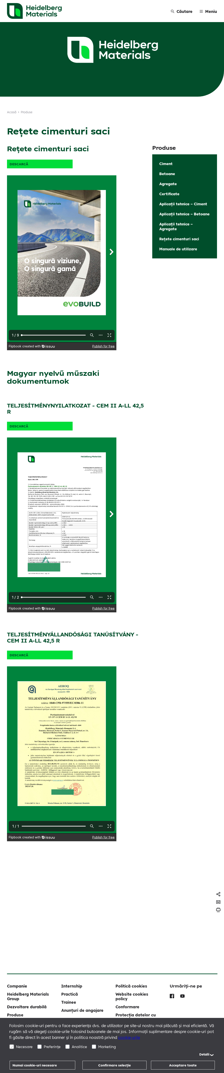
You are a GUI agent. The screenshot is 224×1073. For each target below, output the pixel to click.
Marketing (107, 1046)
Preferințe (52, 1046)
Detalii (204, 1054)
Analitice (79, 1046)
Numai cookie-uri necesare (34, 1065)
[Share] (218, 894)
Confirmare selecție (114, 1065)
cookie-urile (129, 1037)
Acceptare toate (183, 1065)
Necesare (24, 1046)
